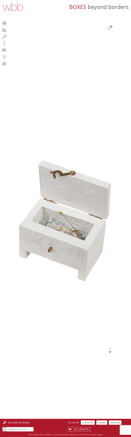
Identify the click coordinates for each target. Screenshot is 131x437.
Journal (4, 50)
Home (4, 23)
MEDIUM (115, 422)
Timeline (4, 43)
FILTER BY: (73, 422)
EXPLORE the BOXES (18, 422)
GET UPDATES (81, 429)
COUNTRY (87, 422)
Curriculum (4, 56)
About (4, 30)
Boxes (4, 36)
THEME (102, 422)
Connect (4, 63)
